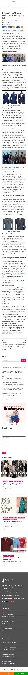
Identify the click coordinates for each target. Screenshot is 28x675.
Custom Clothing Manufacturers (9, 649)
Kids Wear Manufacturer (7, 614)
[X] (6, 27)
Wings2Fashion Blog (19, 670)
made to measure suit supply (12, 333)
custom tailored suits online (9, 329)
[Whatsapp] (14, 27)
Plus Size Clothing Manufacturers (9, 642)
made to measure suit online (9, 332)
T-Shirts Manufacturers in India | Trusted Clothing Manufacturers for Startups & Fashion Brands (12, 389)
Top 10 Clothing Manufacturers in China (10, 395)
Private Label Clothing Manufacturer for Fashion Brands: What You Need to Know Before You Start (12, 372)
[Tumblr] (16, 27)
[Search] (26, 5)
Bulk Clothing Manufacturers (8, 656)
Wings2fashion (6, 22)
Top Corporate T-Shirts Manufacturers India (11, 382)
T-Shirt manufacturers (7, 628)
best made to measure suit (16, 327)
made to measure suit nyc (16, 330)
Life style (14, 323)
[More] (22, 27)
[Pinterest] (11, 27)
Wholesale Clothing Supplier (8, 663)
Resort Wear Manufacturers (8, 616)
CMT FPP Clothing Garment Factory (9, 659)
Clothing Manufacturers (7, 661)
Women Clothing (18, 481)
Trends (11, 481)
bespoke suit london (12, 325)
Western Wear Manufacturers (8, 626)
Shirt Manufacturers (6, 630)
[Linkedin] (9, 27)
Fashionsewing (13, 517)
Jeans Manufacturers (6, 633)
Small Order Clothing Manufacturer (9, 647)
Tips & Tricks (21, 517)
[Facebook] (3, 27)
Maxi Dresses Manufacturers (8, 654)
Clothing (6, 555)
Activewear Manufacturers (8, 612)
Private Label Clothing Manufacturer (10, 645)
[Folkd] (19, 27)
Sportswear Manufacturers (8, 621)
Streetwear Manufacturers (8, 623)
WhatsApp (21, 673)
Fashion (10, 323)
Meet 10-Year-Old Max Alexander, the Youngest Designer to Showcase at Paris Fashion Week (12, 392)
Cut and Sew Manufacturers (8, 652)
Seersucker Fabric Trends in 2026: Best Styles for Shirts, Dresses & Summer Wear (12, 379)
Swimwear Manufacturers (7, 619)
